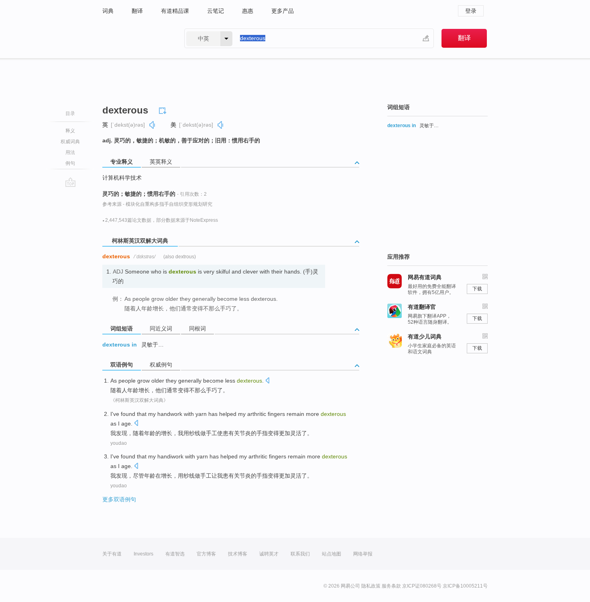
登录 (470, 11)
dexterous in (119, 344)
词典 (108, 11)
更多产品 (282, 11)
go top (70, 182)
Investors (143, 554)
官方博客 (206, 554)
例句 (70, 163)
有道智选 (175, 554)
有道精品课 (175, 11)
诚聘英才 (269, 554)
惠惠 (247, 11)
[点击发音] (267, 381)
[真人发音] (152, 125)
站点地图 (331, 554)
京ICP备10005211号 (465, 586)
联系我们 (300, 554)
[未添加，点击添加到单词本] (164, 109)
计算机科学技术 (122, 177)
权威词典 (70, 141)
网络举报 (362, 554)
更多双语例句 (119, 499)
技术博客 (237, 554)
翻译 (137, 11)
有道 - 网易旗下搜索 (135, 38)
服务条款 (391, 586)
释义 (70, 131)
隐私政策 (370, 586)
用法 (70, 152)
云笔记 (215, 11)
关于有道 (112, 554)
